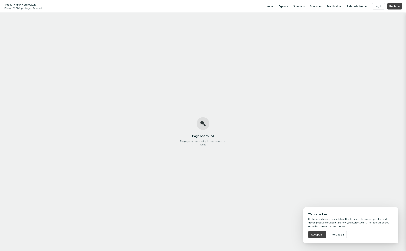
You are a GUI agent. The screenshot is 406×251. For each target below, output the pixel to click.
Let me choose (337, 226)
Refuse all (337, 234)
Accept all (317, 234)
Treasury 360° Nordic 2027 (20, 4)
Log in (378, 6)
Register (394, 6)
